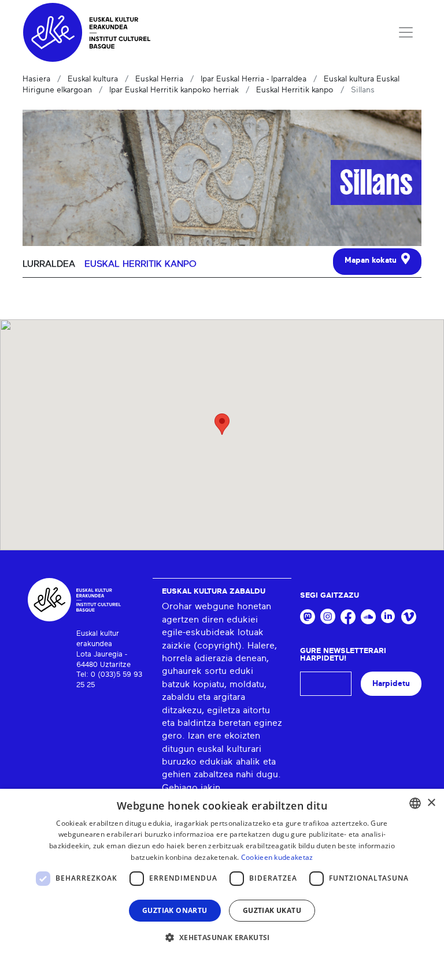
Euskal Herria (159, 79)
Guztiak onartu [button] (175, 910)
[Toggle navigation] (405, 32)
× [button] (431, 803)
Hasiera (36, 79)
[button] (221, 937)
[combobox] (415, 803)
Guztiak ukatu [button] (272, 910)
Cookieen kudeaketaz (277, 857)
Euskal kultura (93, 79)
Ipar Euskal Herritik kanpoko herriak (174, 90)
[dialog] (222, 873)
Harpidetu (391, 683)
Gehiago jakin (191, 787)
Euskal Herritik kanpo (295, 90)
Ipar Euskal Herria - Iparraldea (253, 79)
